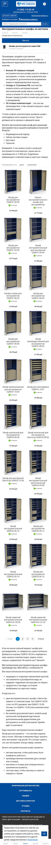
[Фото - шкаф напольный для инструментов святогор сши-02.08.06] (38, 417)
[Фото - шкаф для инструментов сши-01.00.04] (13, 181)
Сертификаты (25, 791)
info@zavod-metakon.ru (39, 16)
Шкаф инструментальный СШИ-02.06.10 (13, 528)
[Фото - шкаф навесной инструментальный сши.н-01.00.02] (13, 601)
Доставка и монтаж (25, 801)
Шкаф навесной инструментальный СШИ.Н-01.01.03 (38, 619)
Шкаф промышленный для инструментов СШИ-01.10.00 (13, 389)
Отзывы (25, 806)
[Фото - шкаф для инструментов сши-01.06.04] (38, 277)
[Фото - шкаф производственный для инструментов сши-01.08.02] (38, 323)
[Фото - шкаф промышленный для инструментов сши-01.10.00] (13, 371)
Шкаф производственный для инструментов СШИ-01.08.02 (38, 342)
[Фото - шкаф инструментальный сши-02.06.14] (13, 556)
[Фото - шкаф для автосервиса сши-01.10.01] (38, 371)
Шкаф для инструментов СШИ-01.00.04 (13, 199)
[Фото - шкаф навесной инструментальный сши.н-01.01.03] (38, 601)
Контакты (25, 811)
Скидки (25, 796)
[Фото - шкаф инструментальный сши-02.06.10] (13, 510)
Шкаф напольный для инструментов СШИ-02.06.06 (13, 434)
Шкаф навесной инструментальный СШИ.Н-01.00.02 (13, 619)
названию (32, 165)
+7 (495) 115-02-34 (25, 9)
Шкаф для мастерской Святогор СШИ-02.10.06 (13, 479)
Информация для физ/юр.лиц (25, 786)
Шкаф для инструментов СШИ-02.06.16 (38, 574)
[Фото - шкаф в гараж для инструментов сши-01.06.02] (13, 277)
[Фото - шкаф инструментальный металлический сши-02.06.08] (38, 462)
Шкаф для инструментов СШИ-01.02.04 (13, 247)
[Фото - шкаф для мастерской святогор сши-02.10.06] (13, 462)
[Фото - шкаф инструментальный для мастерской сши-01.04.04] (38, 229)
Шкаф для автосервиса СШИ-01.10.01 (38, 388)
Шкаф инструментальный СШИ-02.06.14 (13, 574)
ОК (44, 834)
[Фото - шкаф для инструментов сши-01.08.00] (13, 323)
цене (22, 165)
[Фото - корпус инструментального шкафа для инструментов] (38, 181)
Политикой (32, 840)
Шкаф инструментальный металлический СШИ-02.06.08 (38, 482)
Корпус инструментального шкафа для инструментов (38, 201)
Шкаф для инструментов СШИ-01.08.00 (13, 341)
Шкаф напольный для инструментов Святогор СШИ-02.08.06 (38, 434)
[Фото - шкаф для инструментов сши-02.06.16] (38, 556)
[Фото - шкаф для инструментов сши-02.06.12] (38, 510)
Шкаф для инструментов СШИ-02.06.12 (38, 528)
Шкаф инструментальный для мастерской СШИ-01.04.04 (38, 249)
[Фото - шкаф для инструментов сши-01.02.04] (13, 229)
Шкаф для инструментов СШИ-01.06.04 (38, 295)
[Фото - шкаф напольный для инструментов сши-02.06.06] (13, 417)
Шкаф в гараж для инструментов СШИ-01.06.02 (13, 295)
